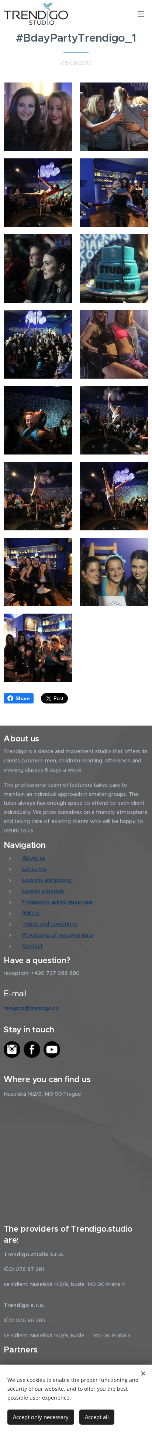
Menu (141, 13)
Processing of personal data (57, 934)
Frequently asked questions (57, 902)
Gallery (31, 912)
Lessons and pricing (47, 880)
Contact (32, 946)
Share (22, 698)
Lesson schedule (43, 891)
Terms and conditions (49, 923)
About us (33, 857)
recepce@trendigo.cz (31, 1008)
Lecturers (34, 869)
